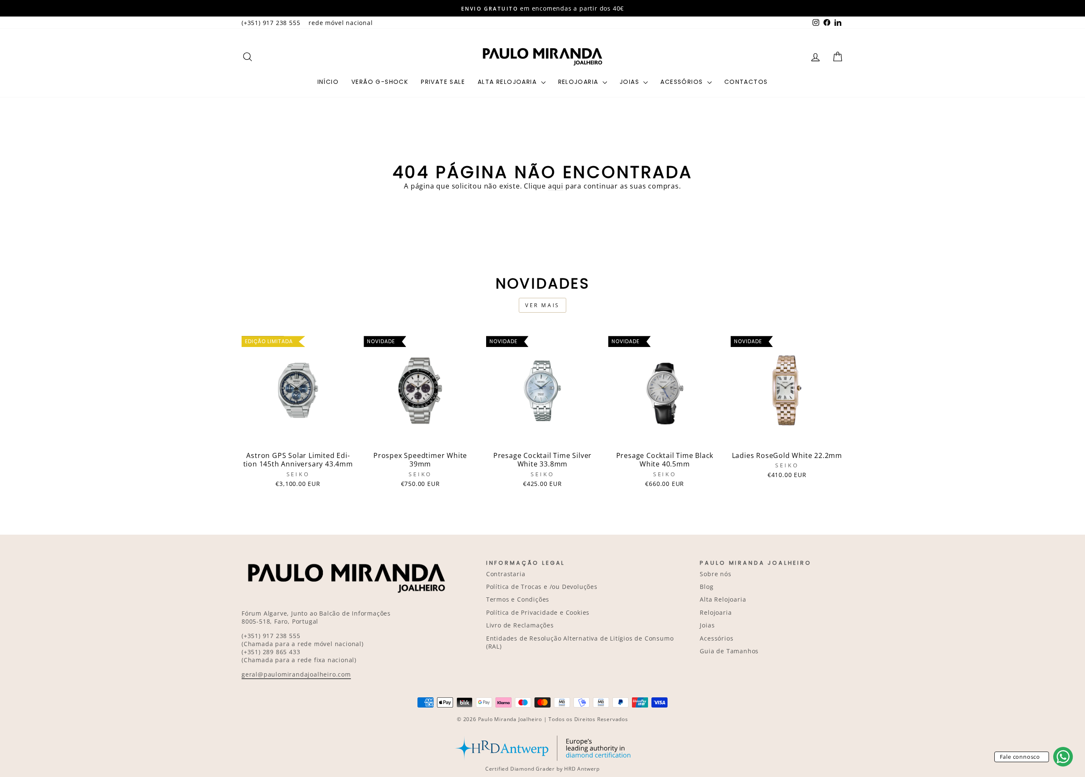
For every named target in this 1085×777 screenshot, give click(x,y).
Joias (630, 82)
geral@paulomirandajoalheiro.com (296, 674)
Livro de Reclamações (520, 625)
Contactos (746, 82)
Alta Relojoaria (508, 82)
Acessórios (682, 82)
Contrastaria (506, 574)
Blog (706, 587)
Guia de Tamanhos (729, 651)
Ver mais (542, 305)
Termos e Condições (517, 599)
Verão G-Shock (379, 82)
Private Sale (443, 82)
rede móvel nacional (341, 23)
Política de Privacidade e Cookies (538, 612)
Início (328, 82)
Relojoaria (579, 82)
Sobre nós (715, 574)
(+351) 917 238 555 (271, 23)
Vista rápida (298, 437)
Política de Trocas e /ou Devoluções (542, 587)
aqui (555, 186)
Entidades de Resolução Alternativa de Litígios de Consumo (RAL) (580, 642)
